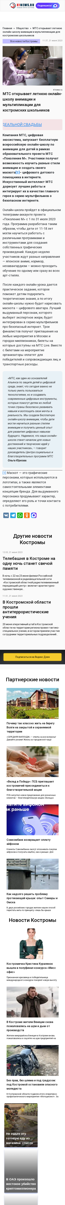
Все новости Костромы (23, 41)
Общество (22, 28)
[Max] (33, 516)
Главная (7, 28)
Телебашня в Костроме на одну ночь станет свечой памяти (29, 563)
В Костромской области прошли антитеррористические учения (27, 609)
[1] (4, 473)
